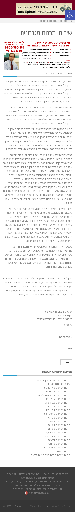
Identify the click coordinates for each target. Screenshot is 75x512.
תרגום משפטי (63, 451)
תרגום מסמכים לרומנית (58, 443)
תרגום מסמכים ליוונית (59, 421)
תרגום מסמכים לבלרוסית (57, 402)
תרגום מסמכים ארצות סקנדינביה (54, 380)
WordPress (15, 506)
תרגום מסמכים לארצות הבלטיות (54, 395)
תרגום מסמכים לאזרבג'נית (57, 387)
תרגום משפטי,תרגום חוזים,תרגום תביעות (50, 455)
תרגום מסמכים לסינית (59, 428)
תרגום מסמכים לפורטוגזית (57, 436)
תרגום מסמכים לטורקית (58, 417)
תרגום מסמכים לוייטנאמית (57, 413)
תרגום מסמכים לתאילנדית (57, 447)
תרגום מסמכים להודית (59, 406)
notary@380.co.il (39, 493)
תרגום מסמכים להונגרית (58, 410)
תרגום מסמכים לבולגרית (58, 398)
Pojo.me (45, 506)
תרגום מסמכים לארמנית (58, 391)
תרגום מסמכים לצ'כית (59, 440)
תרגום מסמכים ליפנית (59, 425)
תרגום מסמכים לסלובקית (57, 432)
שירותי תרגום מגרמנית (59, 383)
